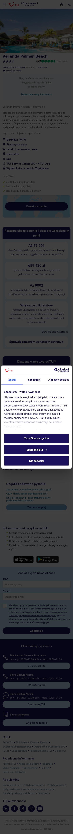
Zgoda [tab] (12, 379)
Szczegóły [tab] (34, 379)
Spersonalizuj (34, 449)
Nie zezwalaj (36, 460)
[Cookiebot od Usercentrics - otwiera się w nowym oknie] (54, 370)
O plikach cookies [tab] (58, 379)
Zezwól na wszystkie (36, 438)
